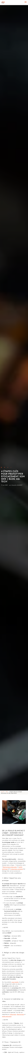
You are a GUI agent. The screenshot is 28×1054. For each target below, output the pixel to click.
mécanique (13, 1014)
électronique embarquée (10, 867)
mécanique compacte (17, 869)
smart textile (15, 982)
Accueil (2, 791)
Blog (7, 791)
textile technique (6, 1016)
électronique (20, 1014)
